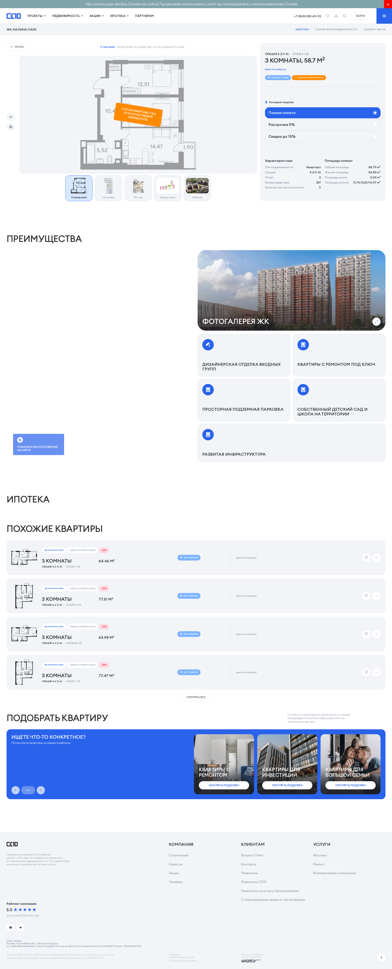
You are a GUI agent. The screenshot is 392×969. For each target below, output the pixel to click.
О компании (178, 855)
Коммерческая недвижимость (336, 29)
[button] (291, 290)
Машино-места (374, 29)
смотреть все (196, 697)
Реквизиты (249, 873)
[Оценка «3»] (25, 910)
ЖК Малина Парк (22, 29)
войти (360, 15)
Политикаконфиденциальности (181, 955)
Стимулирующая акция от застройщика (273, 899)
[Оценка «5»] (34, 910)
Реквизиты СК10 (253, 882)
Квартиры (302, 29)
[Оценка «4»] (29, 910)
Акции (174, 873)
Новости (176, 864)
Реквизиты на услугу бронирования (270, 891)
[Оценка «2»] (20, 910)
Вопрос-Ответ (252, 855)
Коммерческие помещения (334, 873)
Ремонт (319, 864)
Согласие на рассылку (183, 960)
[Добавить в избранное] (366, 558)
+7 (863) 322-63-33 (307, 16)
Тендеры (176, 882)
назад (19, 46)
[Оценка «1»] (15, 910)
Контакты (248, 864)
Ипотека (320, 855)
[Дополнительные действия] (376, 558)
